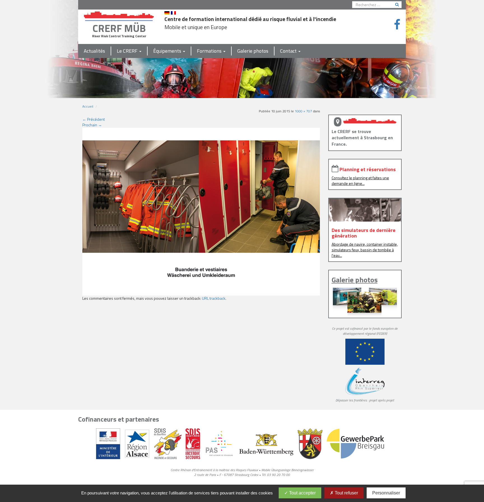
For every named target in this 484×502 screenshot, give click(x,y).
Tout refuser (346, 493)
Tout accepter (302, 493)
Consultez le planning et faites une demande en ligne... (360, 180)
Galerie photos (252, 51)
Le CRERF (128, 51)
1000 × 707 (303, 111)
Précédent (93, 119)
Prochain (92, 125)
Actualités (94, 51)
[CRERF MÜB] (119, 15)
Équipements (167, 51)
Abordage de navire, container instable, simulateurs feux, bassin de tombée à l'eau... (365, 249)
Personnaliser (386, 493)
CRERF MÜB (119, 28)
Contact (289, 51)
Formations (210, 51)
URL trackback (213, 298)
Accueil (87, 106)
